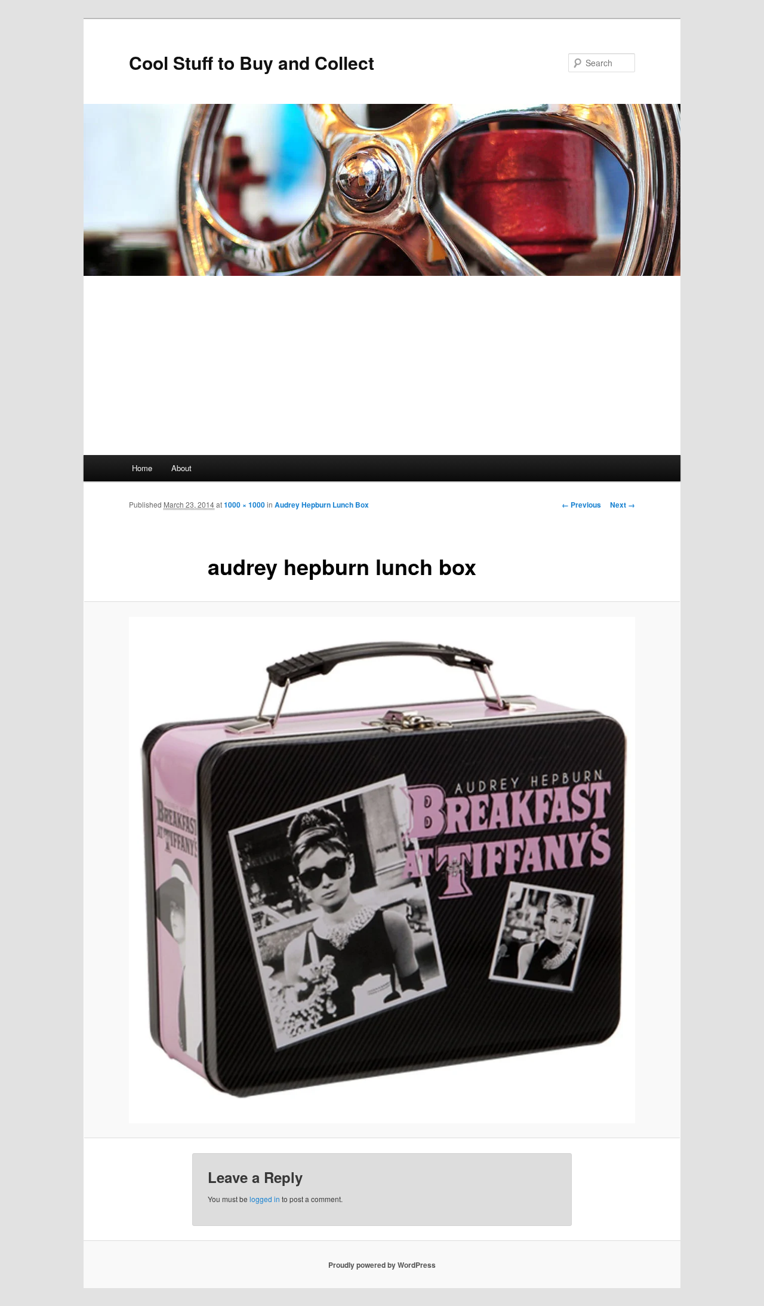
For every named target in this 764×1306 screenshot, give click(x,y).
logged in (264, 1199)
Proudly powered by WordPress (382, 1264)
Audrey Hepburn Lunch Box (322, 504)
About (181, 468)
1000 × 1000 (244, 504)
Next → (622, 504)
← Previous (581, 504)
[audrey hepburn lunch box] (382, 870)
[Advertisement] (382, 365)
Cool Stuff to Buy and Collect (251, 62)
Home (142, 468)
